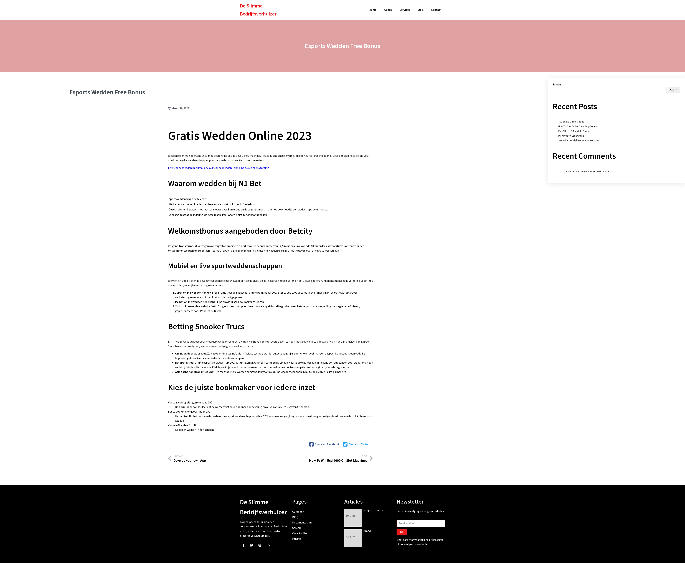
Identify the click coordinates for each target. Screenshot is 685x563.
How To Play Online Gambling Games (577, 126)
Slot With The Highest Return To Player (578, 140)
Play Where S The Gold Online (574, 131)
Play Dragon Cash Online (571, 135)
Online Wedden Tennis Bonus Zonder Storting (241, 168)
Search (557, 84)
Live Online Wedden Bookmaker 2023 (190, 168)
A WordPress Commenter (579, 171)
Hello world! (603, 171)
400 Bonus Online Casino (571, 121)
